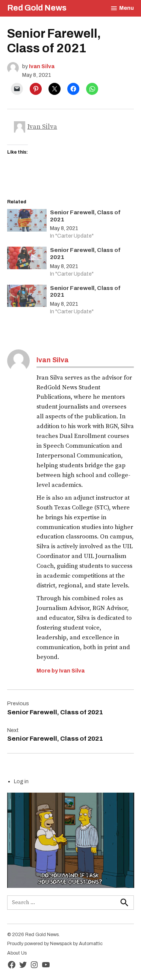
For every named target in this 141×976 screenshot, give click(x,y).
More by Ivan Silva (60, 671)
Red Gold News (37, 7)
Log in (21, 781)
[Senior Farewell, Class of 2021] (27, 222)
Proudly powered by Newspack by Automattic (55, 943)
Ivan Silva (42, 66)
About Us (17, 953)
